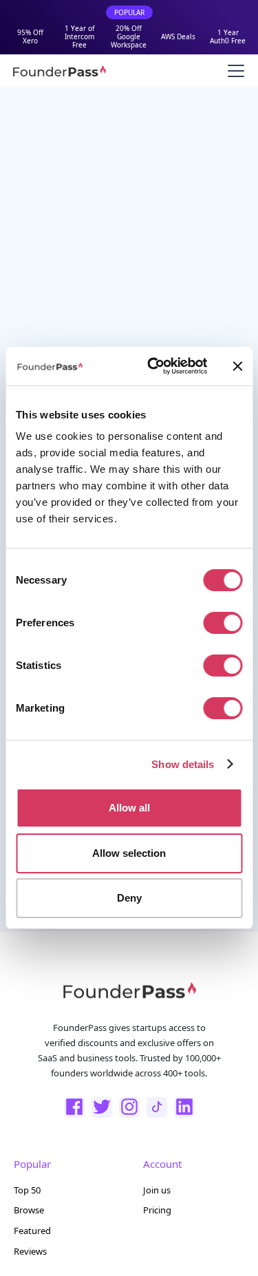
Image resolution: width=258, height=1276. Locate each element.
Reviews (30, 1251)
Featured (32, 1230)
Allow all (129, 808)
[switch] (222, 623)
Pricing (157, 1210)
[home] (59, 71)
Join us (157, 1190)
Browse (29, 1210)
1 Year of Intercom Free (79, 36)
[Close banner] (237, 366)
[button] (233, 70)
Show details (182, 764)
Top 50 (27, 1190)
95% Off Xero (30, 36)
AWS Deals (178, 36)
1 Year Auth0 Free (228, 36)
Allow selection (129, 853)
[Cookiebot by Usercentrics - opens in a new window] (153, 366)
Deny (129, 898)
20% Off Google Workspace (129, 36)
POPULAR (129, 12)
